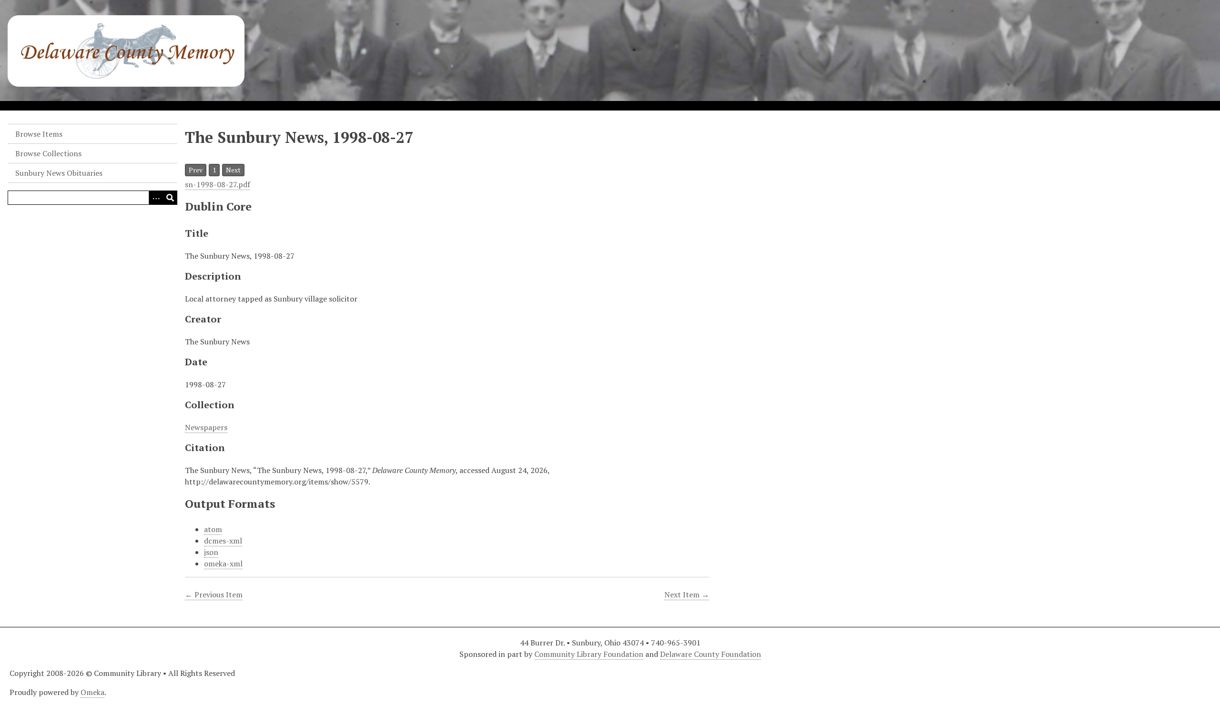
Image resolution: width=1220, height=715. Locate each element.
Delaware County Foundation (710, 654)
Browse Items (38, 134)
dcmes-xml (223, 540)
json (211, 552)
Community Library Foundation (588, 654)
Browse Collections (48, 153)
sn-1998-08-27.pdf (217, 184)
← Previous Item (214, 594)
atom (213, 529)
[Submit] (170, 198)
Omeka (92, 692)
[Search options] (156, 198)
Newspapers (206, 427)
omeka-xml (223, 563)
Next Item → (686, 594)
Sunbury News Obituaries (58, 173)
